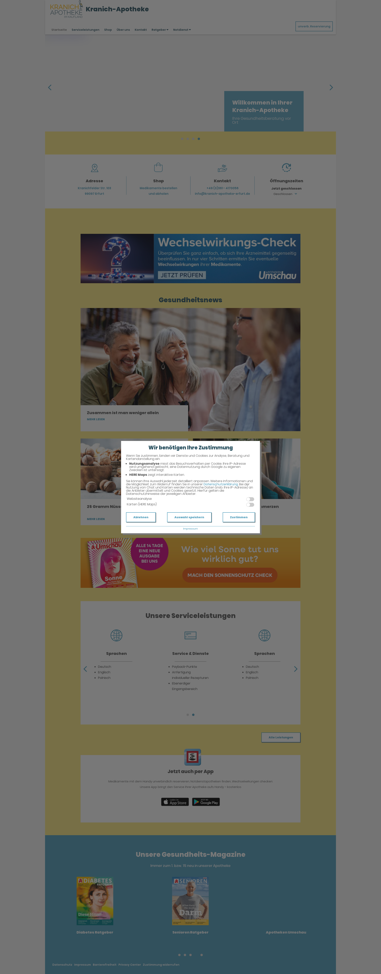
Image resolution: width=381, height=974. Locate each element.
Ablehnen (140, 517)
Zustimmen (239, 517)
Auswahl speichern (189, 517)
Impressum (190, 529)
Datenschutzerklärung (221, 484)
